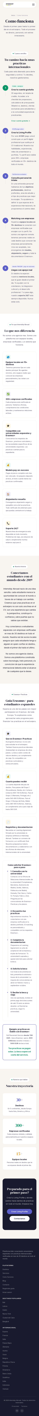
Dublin (5, 1310)
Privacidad (15, 1406)
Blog (4, 1281)
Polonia (5, 1366)
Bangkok (6, 1321)
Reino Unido (7, 1374)
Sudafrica (6, 1377)
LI (22, 1411)
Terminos (24, 1406)
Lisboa (5, 1306)
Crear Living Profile (19, 1211)
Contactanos (19, 1219)
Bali (4, 1302)
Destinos (6, 1269)
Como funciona (8, 1277)
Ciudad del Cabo (9, 1318)
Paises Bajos (7, 1343)
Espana (5, 1332)
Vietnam (5, 1389)
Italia (4, 1339)
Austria (5, 1351)
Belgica (5, 1358)
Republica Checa (9, 1362)
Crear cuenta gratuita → (20, 121)
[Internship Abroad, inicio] (9, 4)
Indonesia (6, 1385)
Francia (5, 1335)
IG (17, 1411)
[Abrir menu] (33, 4)
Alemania (6, 1347)
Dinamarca (6, 1370)
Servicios (6, 1273)
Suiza (4, 1354)
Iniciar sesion (7, 1292)
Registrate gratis (9, 1288)
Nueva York (7, 1314)
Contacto (6, 1285)
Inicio (13, 15)
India (4, 1381)
